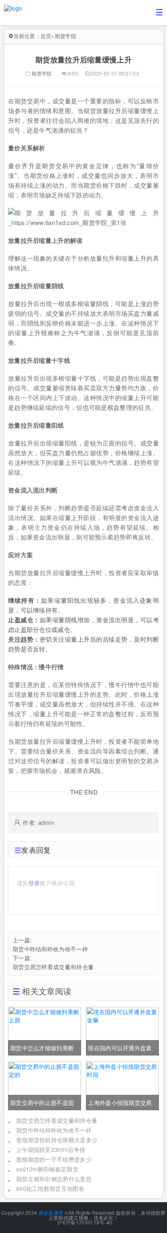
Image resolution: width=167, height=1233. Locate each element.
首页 (46, 36)
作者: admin (38, 822)
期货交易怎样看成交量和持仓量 (53, 967)
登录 (34, 883)
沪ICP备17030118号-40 (84, 1222)
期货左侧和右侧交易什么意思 (54, 1179)
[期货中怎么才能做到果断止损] (44, 1030)
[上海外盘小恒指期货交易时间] (122, 1085)
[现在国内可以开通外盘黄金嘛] (122, 1030)
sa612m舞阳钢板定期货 (47, 1169)
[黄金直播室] (13, 7)
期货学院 (65, 36)
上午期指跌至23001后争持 (50, 1149)
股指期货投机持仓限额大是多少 (56, 1140)
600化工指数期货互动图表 (50, 1188)
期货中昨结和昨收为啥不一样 (50, 949)
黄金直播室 (51, 1212)
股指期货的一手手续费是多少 (54, 1159)
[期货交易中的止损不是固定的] (44, 1085)
